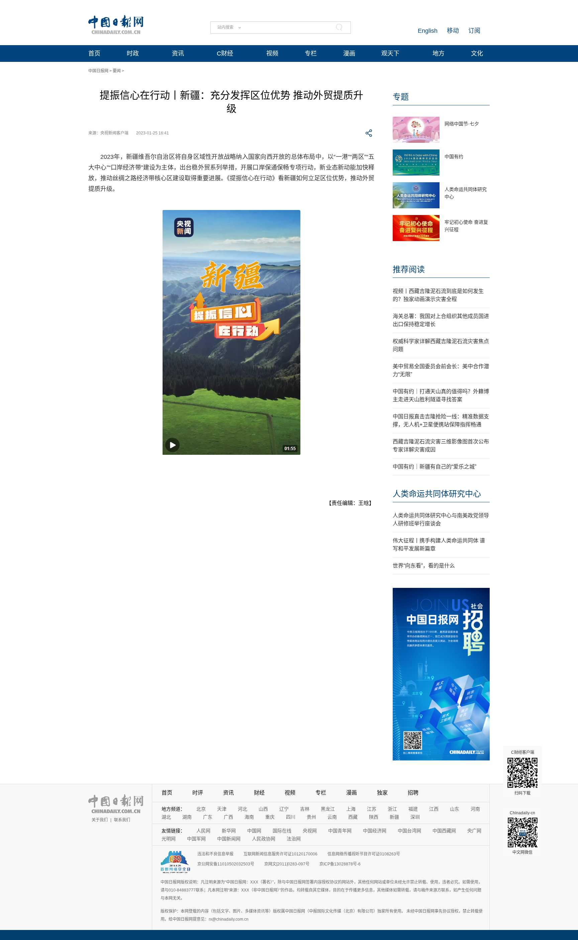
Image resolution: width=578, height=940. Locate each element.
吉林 (304, 809)
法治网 (294, 838)
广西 (228, 817)
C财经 (225, 53)
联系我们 (122, 820)
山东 (454, 809)
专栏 (311, 53)
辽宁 (284, 809)
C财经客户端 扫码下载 (522, 773)
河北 (242, 809)
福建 (413, 809)
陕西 (373, 817)
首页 (94, 53)
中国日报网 (98, 71)
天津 (221, 809)
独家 (382, 793)
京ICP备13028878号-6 (340, 864)
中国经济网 (374, 830)
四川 (290, 817)
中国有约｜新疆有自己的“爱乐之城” (434, 466)
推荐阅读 (409, 269)
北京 (201, 809)
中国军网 (196, 838)
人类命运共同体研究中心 (437, 493)
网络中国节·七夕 (462, 123)
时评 (197, 793)
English (428, 30)
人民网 (203, 830)
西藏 (353, 817)
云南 (332, 817)
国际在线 (282, 830)
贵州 (311, 817)
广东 (207, 817)
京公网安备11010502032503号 (225, 864)
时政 (133, 53)
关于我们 (100, 820)
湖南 (187, 817)
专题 (401, 96)
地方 (438, 53)
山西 (263, 809)
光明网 (169, 838)
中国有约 (454, 156)
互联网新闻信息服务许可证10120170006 (280, 854)
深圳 (415, 817)
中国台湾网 (409, 830)
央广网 (474, 830)
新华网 (229, 830)
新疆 (394, 817)
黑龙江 (328, 809)
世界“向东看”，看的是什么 (424, 565)
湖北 (166, 817)
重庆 (270, 817)
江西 (434, 809)
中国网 (254, 830)
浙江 (392, 809)
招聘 (413, 793)
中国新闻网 (228, 838)
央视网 (310, 830)
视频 (272, 53)
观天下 (390, 53)
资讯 (178, 53)
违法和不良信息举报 (215, 854)
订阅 (474, 30)
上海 (351, 809)
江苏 (371, 809)
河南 (475, 809)
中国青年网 (340, 830)
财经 (259, 793)
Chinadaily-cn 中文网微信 (522, 833)
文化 (477, 53)
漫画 (349, 53)
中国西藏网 (444, 830)
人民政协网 (263, 838)
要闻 (117, 71)
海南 (249, 817)
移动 (453, 30)
